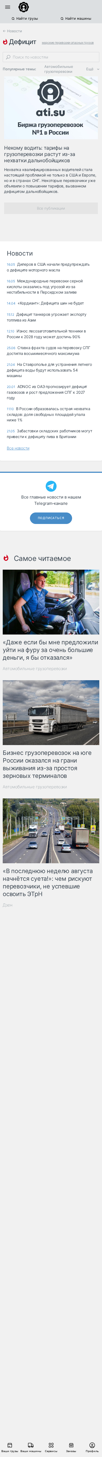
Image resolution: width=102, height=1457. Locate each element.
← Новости (12, 31)
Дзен (8, 905)
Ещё (90, 69)
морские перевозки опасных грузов (68, 42)
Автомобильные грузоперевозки (58, 69)
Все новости (18, 448)
